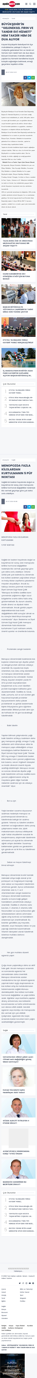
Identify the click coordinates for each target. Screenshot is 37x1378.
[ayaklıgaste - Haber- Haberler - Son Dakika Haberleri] (11, 4)
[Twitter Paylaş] (29, 78)
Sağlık (13, 460)
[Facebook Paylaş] (25, 78)
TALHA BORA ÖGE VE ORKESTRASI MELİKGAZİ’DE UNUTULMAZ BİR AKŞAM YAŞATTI (18, 11)
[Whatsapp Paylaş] (33, 78)
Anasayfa (5, 18)
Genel (14, 1269)
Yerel (13, 18)
